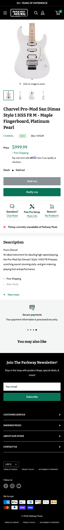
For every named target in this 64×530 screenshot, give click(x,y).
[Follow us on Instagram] (12, 486)
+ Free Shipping (20, 152)
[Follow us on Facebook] (5, 486)
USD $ (8, 464)
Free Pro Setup (32, 212)
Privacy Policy (28, 469)
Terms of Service (10, 469)
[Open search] (36, 13)
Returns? (51, 211)
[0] (58, 13)
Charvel (8, 135)
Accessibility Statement (48, 469)
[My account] (42, 13)
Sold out (32, 181)
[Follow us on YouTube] (18, 486)
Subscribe (32, 396)
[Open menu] (5, 13)
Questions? (12, 211)
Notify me (32, 192)
